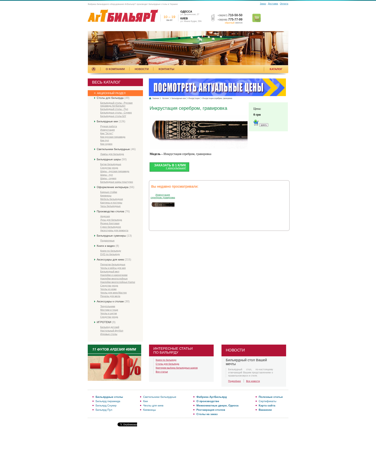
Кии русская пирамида (112, 137)
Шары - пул (106, 175)
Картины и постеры (111, 202)
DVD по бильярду (110, 254)
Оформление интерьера (115, 187)
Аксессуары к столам (113, 301)
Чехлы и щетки (108, 313)
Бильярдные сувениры (114, 235)
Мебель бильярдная (111, 199)
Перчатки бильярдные (112, 264)
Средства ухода (109, 168)
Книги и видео (108, 245)
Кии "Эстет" (106, 133)
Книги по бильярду (110, 250)
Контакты (166, 69)
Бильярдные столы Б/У (113, 116)
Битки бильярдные (110, 164)
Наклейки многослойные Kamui (117, 282)
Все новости (253, 381)
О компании (115, 69)
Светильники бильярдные (116, 149)
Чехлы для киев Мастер (113, 292)
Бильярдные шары (112, 159)
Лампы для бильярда (112, 154)
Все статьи (162, 371)
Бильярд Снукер (106, 405)
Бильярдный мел (109, 271)
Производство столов (113, 211)
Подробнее (234, 381)
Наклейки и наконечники (113, 275)
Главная (155, 98)
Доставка (273, 3)
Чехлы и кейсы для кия (113, 268)
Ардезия (105, 216)
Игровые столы (108, 334)
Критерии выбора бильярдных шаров (177, 368)
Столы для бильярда (113, 97)
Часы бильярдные (110, 206)
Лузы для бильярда (111, 220)
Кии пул (104, 140)
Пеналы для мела (110, 296)
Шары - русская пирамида (114, 171)
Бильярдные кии (111, 121)
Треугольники (107, 306)
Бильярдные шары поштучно (116, 182)
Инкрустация (107, 130)
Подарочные (107, 240)
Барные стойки (108, 192)
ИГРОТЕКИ (106, 322)
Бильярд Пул (104, 409)
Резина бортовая (109, 223)
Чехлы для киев (153, 405)
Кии (145, 401)
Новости (142, 69)
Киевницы (105, 195)
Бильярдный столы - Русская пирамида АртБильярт (116, 104)
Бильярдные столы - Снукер (116, 112)
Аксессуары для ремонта (114, 230)
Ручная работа (108, 126)
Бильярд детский (109, 327)
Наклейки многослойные (114, 278)
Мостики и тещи (109, 310)
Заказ (263, 3)
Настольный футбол (111, 330)
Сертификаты (267, 401)
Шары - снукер (108, 178)
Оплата (284, 3)
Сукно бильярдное (110, 227)
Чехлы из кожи (108, 289)
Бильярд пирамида (108, 401)
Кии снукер (106, 144)
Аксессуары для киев (114, 259)
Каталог (276, 69)
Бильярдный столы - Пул (114, 109)
